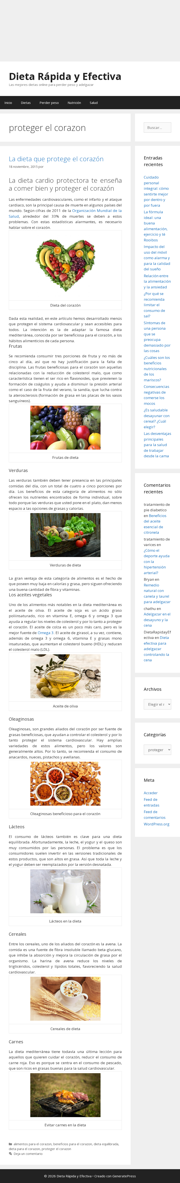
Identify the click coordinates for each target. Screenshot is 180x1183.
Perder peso (49, 102)
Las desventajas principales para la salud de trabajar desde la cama (157, 444)
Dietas (26, 102)
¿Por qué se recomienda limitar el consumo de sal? (154, 304)
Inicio (8, 102)
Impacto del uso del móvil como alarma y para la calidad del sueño (157, 257)
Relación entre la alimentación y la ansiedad (157, 281)
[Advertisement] (90, 31)
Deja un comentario (28, 1154)
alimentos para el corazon (33, 1144)
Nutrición (74, 102)
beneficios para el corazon (72, 1144)
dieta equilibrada (106, 1144)
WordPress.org (156, 824)
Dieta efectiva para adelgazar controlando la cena (156, 648)
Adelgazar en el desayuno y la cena (157, 619)
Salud (94, 102)
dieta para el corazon (24, 1149)
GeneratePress (124, 1176)
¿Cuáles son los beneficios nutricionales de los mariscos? (157, 368)
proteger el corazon (56, 1149)
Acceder (151, 792)
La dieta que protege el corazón (56, 158)
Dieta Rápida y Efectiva (65, 76)
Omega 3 (46, 632)
